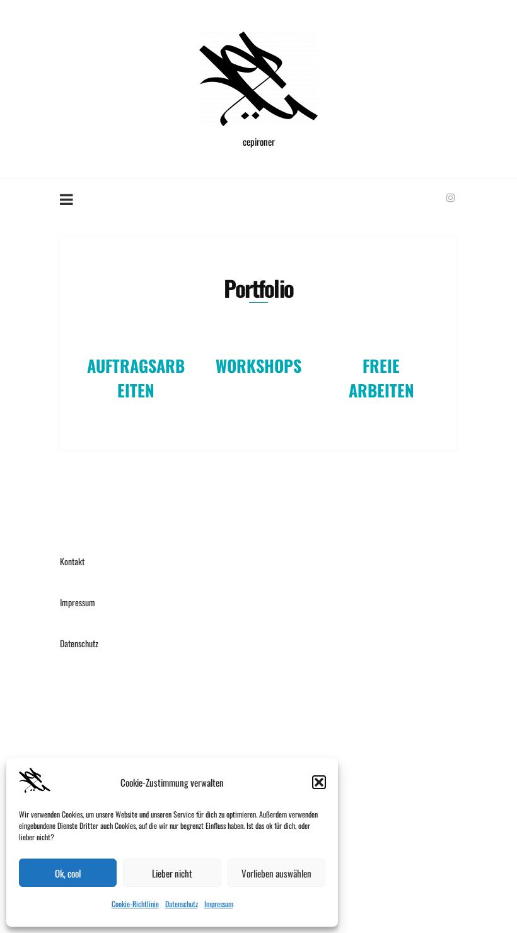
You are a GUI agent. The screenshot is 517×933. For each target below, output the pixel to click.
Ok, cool (68, 873)
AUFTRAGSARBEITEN (136, 377)
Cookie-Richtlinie (135, 903)
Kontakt (72, 561)
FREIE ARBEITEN (381, 377)
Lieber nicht (172, 873)
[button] (319, 782)
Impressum (218, 903)
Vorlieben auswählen (276, 873)
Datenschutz (181, 903)
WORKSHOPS (258, 365)
